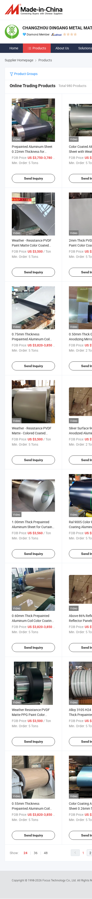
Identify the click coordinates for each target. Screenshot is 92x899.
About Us (62, 48)
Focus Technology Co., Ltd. (59, 880)
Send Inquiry (33, 178)
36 (36, 853)
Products (39, 48)
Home (13, 48)
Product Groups (25, 73)
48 (46, 853)
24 (25, 853)
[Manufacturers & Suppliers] (34, 9)
